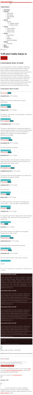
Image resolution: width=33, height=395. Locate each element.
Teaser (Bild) (10, 30)
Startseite (7, 10)
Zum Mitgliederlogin (17, 375)
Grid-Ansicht (10, 35)
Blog (5, 45)
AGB (29, 369)
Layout (6, 20)
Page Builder (10, 16)
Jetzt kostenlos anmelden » (7, 365)
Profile (6, 33)
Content (6, 11)
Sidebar (9, 21)
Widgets (6, 47)
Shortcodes (10, 15)
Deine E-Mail (4, 364)
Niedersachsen (27, 268)
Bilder (8, 18)
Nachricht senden (6, 105)
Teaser (6, 26)
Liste (8, 37)
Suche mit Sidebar (12, 40)
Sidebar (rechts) (14, 23)
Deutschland (18, 268)
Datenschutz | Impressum (11, 344)
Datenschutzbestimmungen (14, 370)
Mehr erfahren (5, 393)
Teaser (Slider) (11, 28)
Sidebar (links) (14, 25)
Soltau (15, 96)
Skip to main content (7, 1)
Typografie (10, 13)
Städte (6, 42)
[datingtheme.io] (19, 7)
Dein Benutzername (6, 362)
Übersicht (9, 43)
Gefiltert (9, 38)
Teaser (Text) (11, 31)
